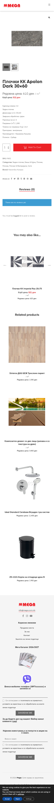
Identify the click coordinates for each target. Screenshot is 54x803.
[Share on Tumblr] (21, 179)
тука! (14, 722)
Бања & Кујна (30, 162)
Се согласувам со (23, 704)
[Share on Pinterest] (28, 179)
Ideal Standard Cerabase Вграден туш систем (27, 512)
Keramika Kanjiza (15, 170)
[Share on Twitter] (15, 179)
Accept (7, 799)
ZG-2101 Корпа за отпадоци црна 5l (27, 577)
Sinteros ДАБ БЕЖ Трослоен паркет (27, 373)
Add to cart (34, 147)
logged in (17, 216)
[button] (49, 17)
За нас (27, 632)
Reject (18, 799)
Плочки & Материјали (18, 166)
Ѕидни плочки (18, 162)
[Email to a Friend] (31, 179)
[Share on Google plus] (24, 179)
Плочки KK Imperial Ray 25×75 (27, 289)
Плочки (39, 162)
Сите (30, 166)
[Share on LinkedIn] (18, 179)
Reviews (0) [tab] (27, 189)
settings (21, 794)
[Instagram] (27, 616)
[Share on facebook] (11, 179)
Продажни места (27, 628)
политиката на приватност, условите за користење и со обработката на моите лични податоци (23, 704)
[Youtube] (31, 616)
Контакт (27, 635)
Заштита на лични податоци (27, 639)
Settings (29, 799)
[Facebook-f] (23, 616)
